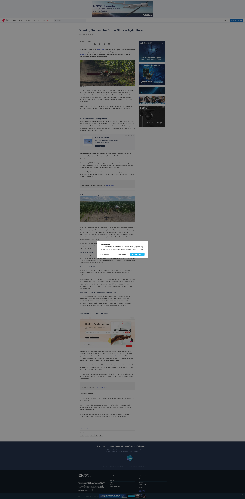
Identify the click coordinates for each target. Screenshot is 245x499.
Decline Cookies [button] (122, 254)
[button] (105, 254)
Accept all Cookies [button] (137, 254)
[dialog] (122, 249)
